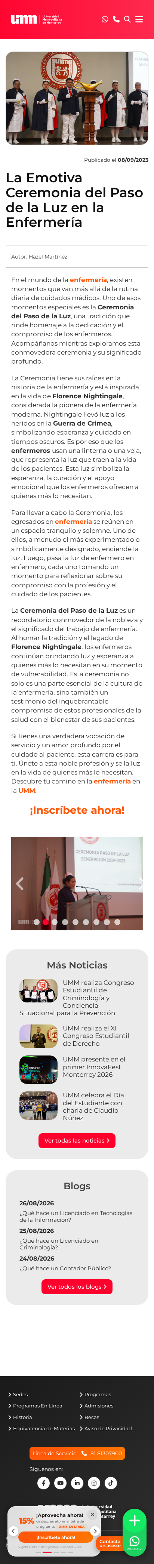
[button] (105, 19)
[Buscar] (127, 20)
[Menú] (139, 19)
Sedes (20, 1394)
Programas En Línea (37, 1406)
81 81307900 (106, 1453)
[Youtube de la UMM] (60, 1483)
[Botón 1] (38, 1552)
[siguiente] (95, 1531)
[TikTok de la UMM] (110, 1483)
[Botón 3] (56, 1552)
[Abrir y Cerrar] (135, 1521)
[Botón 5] (70, 1552)
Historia (22, 1417)
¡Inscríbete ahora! (56, 1537)
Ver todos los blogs (75, 1286)
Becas (91, 1417)
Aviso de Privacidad (108, 1428)
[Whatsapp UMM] (105, 20)
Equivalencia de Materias (44, 1428)
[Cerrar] (92, 1514)
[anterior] (13, 1531)
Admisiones (98, 1406)
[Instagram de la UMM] (94, 1483)
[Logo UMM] (36, 19)
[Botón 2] (47, 1552)
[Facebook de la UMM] (43, 1483)
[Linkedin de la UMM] (77, 1483)
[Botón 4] (63, 1552)
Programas (97, 1394)
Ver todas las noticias (75, 1140)
